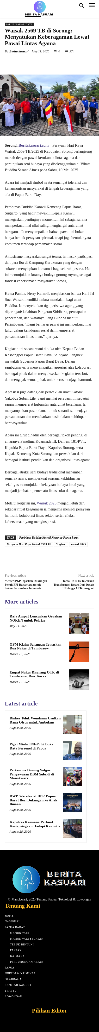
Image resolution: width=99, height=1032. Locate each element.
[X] (36, 62)
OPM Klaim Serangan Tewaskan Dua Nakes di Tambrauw (35, 646)
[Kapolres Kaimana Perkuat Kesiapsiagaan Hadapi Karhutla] (72, 828)
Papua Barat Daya (19, 24)
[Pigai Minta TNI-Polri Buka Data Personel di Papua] (72, 750)
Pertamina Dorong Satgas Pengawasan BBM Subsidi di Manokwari (32, 774)
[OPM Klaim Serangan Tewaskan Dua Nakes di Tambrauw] (79, 652)
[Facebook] (25, 62)
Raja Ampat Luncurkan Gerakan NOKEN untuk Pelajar (36, 618)
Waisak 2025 (46, 503)
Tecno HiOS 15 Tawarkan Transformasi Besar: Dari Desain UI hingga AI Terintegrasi (74, 584)
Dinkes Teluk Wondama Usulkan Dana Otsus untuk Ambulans (35, 720)
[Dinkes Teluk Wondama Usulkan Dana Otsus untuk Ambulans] (72, 724)
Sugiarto (61, 544)
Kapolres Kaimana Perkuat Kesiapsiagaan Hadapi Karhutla (35, 824)
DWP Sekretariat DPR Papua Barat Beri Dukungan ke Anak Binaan (33, 800)
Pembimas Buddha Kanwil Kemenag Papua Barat (48, 537)
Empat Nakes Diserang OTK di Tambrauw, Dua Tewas (34, 674)
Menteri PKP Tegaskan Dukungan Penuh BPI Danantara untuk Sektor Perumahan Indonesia (26, 584)
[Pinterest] (47, 62)
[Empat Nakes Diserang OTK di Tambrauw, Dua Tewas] (79, 679)
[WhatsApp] (58, 62)
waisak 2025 (78, 544)
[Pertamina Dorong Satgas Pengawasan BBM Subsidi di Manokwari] (72, 776)
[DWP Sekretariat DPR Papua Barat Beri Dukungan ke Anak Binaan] (72, 802)
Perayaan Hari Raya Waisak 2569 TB (29, 544)
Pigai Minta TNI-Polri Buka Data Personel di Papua (31, 746)
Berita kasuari (19, 51)
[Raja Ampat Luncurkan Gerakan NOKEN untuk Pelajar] (79, 623)
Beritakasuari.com (34, 145)
